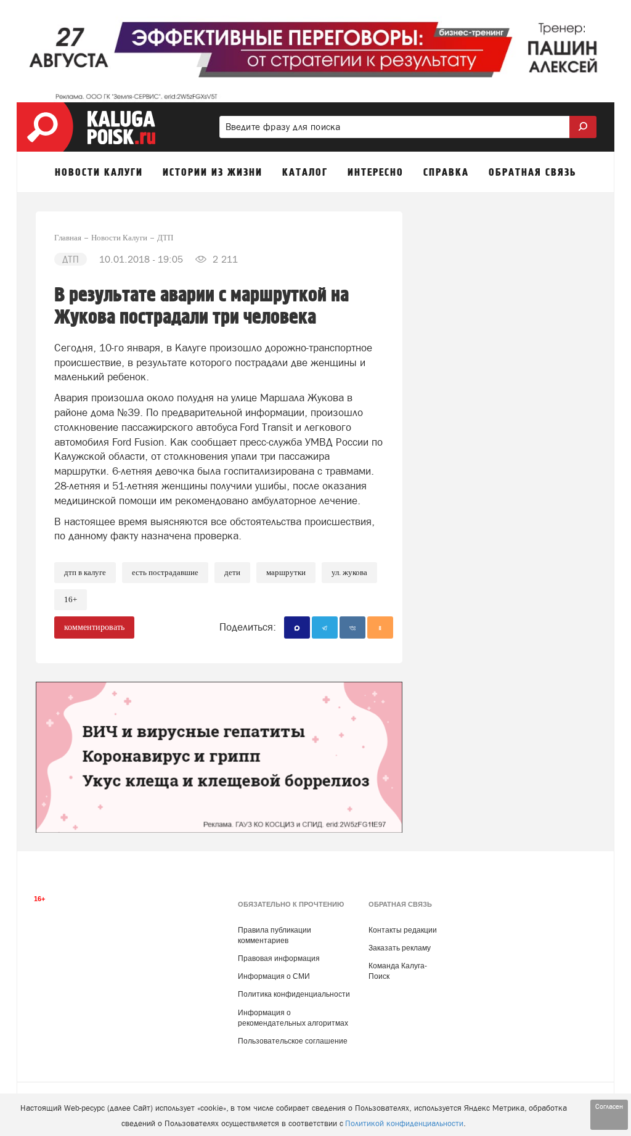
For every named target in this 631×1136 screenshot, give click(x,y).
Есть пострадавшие (165, 572)
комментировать (94, 627)
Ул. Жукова (349, 572)
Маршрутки (286, 572)
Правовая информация (279, 958)
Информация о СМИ (274, 976)
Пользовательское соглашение (293, 1041)
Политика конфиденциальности (294, 994)
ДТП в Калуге (85, 572)
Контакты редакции (402, 930)
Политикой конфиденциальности (404, 1123)
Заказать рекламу (399, 948)
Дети (232, 572)
